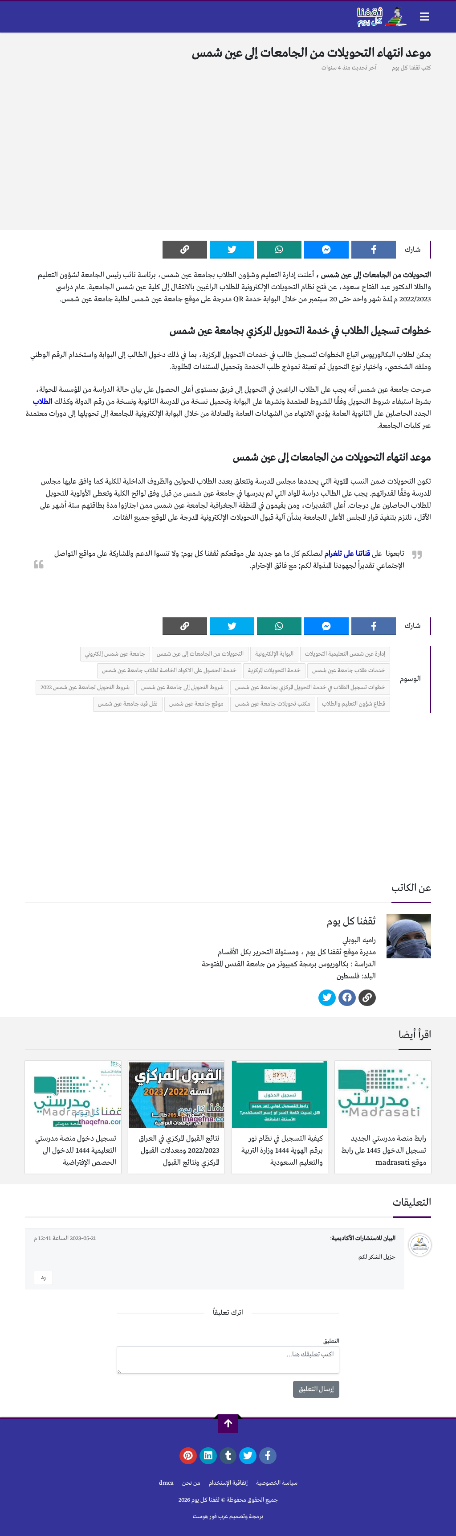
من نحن (191, 1483)
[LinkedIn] (208, 1455)
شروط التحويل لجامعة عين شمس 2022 (85, 687)
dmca (166, 1483)
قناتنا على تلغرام (347, 554)
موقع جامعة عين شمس (196, 704)
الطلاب (43, 402)
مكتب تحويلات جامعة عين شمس (272, 704)
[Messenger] (326, 250)
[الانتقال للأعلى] (228, 1423)
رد (43, 1277)
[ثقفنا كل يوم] (380, 17)
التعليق (331, 1341)
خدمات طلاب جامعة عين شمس (348, 670)
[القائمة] (424, 17)
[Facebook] (373, 250)
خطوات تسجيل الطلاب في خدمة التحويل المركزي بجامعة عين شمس (310, 687)
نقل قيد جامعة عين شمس (128, 704)
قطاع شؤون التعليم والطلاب (353, 704)
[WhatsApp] (279, 250)
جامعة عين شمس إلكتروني (115, 654)
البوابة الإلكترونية (274, 654)
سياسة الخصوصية (276, 1483)
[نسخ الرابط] (185, 250)
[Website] (367, 998)
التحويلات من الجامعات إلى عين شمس (200, 654)
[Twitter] (232, 250)
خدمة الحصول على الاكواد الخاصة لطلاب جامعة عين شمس (169, 670)
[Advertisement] (228, 146)
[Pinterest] (188, 1455)
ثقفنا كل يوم (406, 68)
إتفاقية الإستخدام (228, 1483)
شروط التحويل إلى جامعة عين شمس (182, 687)
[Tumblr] (228, 1455)
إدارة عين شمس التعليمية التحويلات (345, 654)
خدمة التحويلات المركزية (274, 670)
